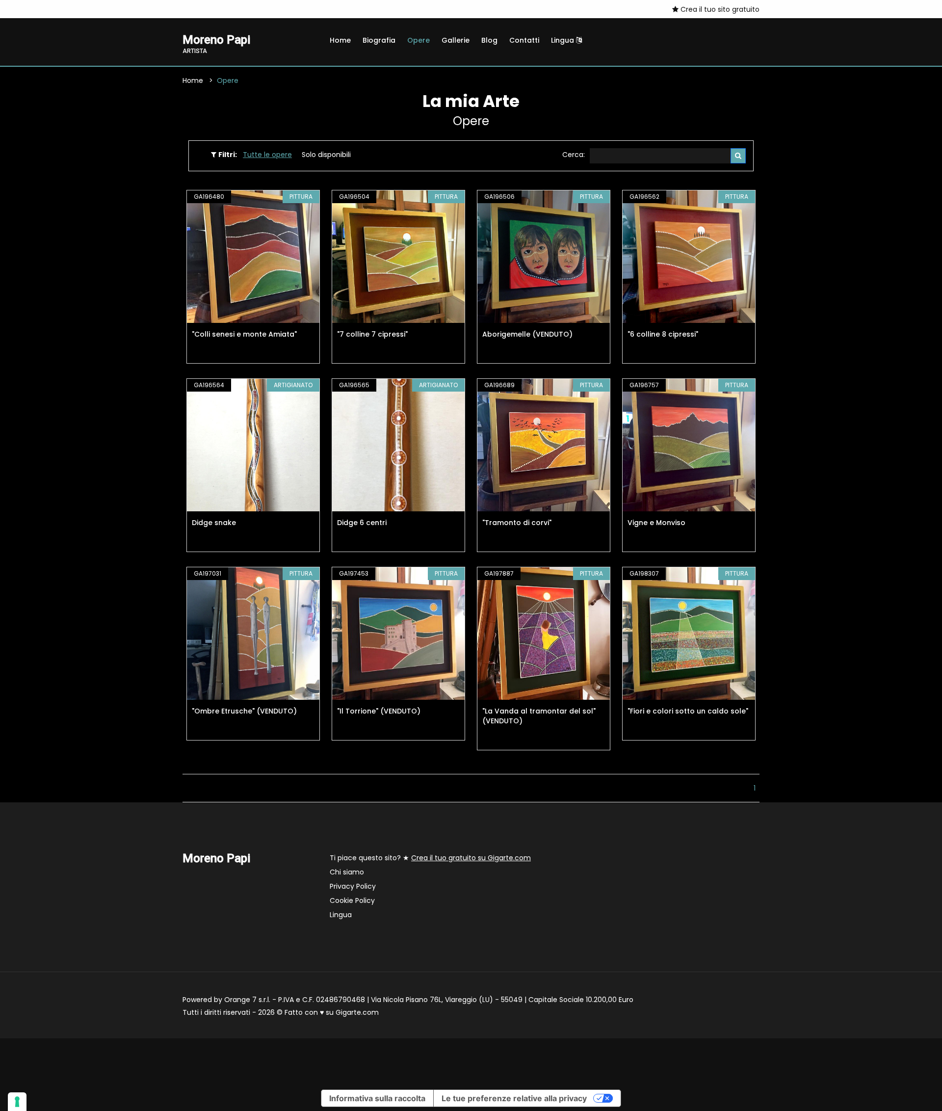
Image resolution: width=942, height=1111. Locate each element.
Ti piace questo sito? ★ (430, 858)
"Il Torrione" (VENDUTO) (378, 711)
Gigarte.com (357, 1012)
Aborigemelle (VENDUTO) (527, 334)
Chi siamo (347, 872)
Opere (418, 40)
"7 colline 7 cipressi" (372, 334)
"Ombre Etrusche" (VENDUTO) (244, 711)
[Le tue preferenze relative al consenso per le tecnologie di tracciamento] (17, 1101)
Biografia (379, 40)
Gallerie (456, 40)
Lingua (563, 40)
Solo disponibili (326, 154)
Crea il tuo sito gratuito (719, 9)
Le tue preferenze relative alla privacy (514, 1098)
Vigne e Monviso (656, 523)
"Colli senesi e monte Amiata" (244, 334)
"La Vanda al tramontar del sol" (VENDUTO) (539, 716)
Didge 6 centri (362, 523)
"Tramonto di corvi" (516, 523)
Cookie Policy (352, 900)
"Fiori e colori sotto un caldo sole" (688, 711)
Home (340, 40)
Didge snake (214, 523)
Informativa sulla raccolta (377, 1098)
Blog (489, 40)
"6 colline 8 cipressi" (663, 334)
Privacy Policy (353, 886)
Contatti (524, 40)
